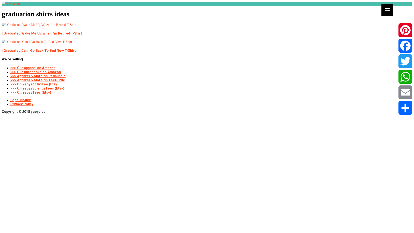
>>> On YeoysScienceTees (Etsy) (37, 88)
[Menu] (387, 10)
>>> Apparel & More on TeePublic (37, 80)
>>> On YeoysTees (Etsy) (30, 92)
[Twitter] (405, 61)
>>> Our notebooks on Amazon (35, 72)
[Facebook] (405, 46)
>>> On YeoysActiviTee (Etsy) (34, 84)
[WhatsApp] (405, 77)
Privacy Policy (21, 104)
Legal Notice (20, 100)
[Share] (405, 108)
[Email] (405, 92)
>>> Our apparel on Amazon (32, 68)
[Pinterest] (405, 30)
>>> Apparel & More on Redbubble (38, 76)
